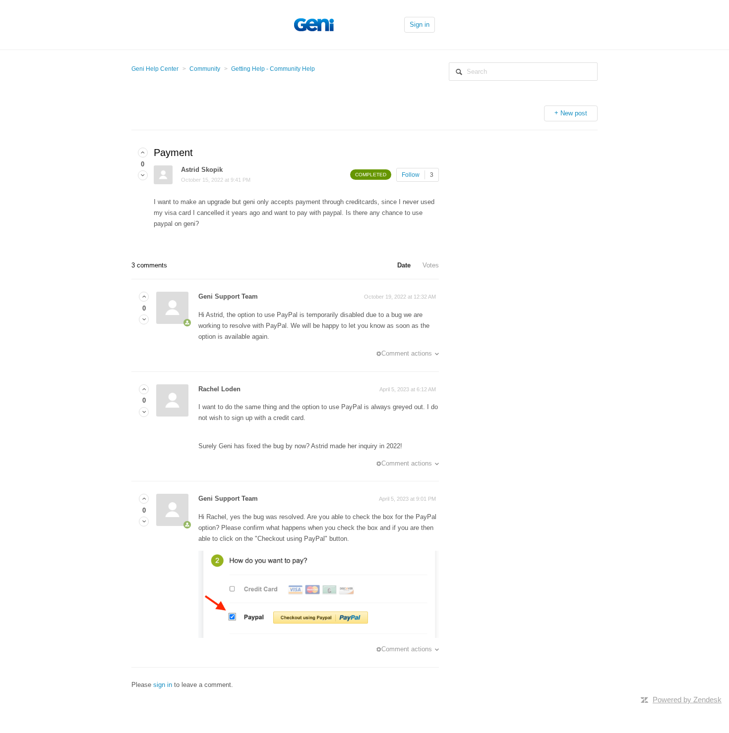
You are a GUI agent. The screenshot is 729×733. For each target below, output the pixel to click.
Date (404, 265)
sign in (162, 684)
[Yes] (143, 153)
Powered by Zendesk (687, 699)
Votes (431, 265)
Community (204, 68)
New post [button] (573, 113)
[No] (143, 175)
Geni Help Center (155, 68)
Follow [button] (411, 174)
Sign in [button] (419, 24)
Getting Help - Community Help (273, 68)
